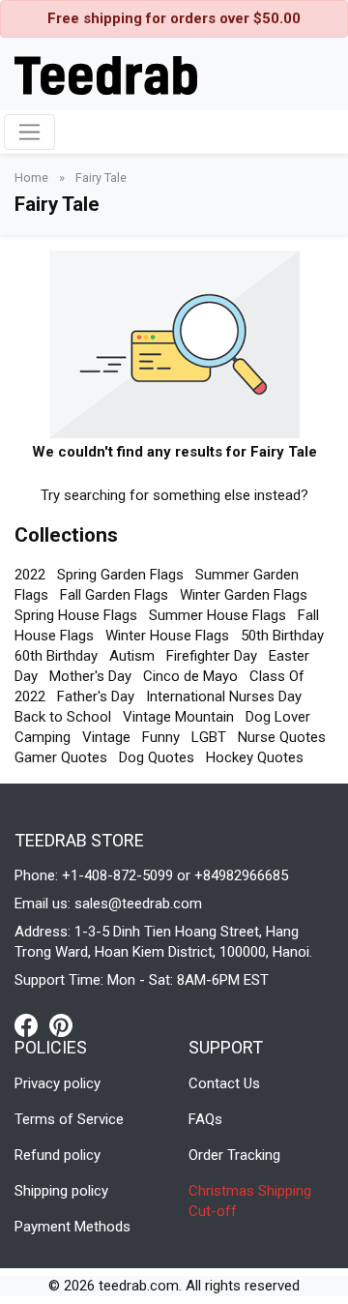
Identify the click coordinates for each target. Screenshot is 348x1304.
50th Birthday (282, 635)
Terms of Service (69, 1119)
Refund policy (57, 1155)
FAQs (205, 1119)
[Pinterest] (60, 1024)
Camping (42, 737)
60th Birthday (56, 656)
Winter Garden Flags (243, 595)
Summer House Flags (217, 615)
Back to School (62, 717)
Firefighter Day (211, 656)
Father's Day (95, 696)
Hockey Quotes (255, 757)
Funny (161, 737)
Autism (132, 656)
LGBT (208, 737)
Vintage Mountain (178, 717)
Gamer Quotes (60, 757)
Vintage (106, 737)
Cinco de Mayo (190, 676)
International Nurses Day (224, 696)
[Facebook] (31, 1024)
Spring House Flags (75, 615)
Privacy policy (57, 1083)
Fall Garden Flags (114, 595)
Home (32, 177)
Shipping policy (61, 1191)
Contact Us (224, 1083)
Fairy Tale (101, 177)
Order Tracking (234, 1155)
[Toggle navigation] (29, 132)
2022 (29, 574)
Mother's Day (90, 676)
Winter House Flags (167, 635)
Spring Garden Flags (120, 574)
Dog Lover (278, 717)
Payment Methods (72, 1226)
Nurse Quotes (282, 737)
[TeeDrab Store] (105, 73)
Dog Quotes (156, 757)
